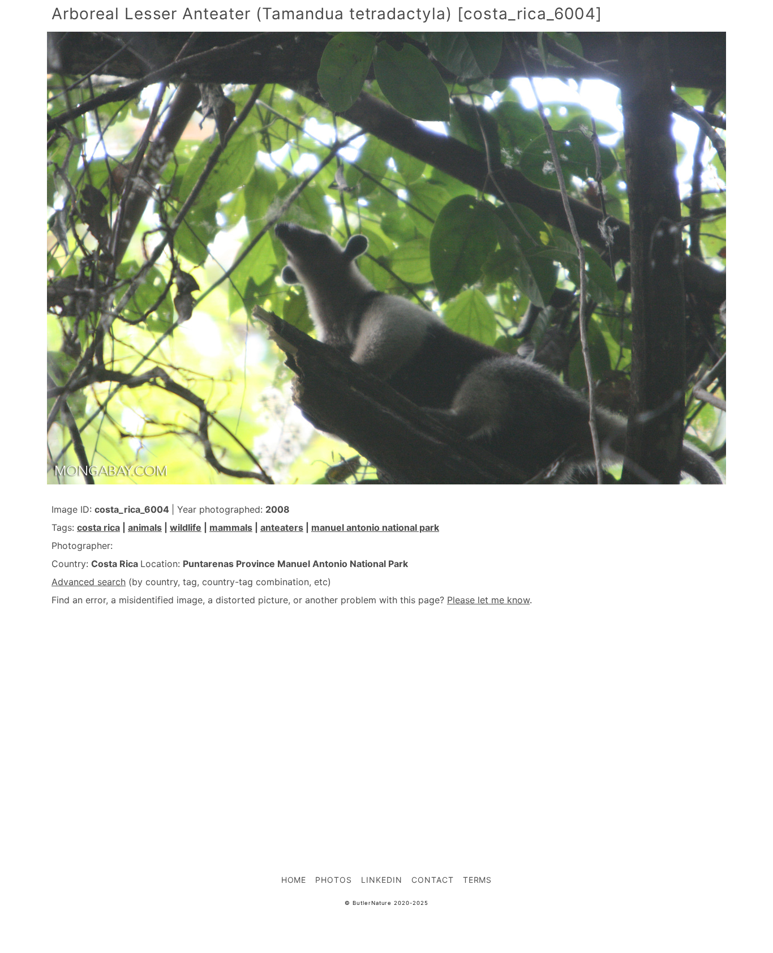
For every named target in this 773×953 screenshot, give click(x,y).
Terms (477, 880)
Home (294, 880)
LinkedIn (381, 880)
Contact (432, 880)
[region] (386, 715)
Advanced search (88, 581)
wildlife (185, 527)
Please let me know (488, 600)
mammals (230, 527)
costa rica (98, 527)
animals (145, 527)
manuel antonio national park (375, 527)
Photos (333, 880)
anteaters (281, 527)
